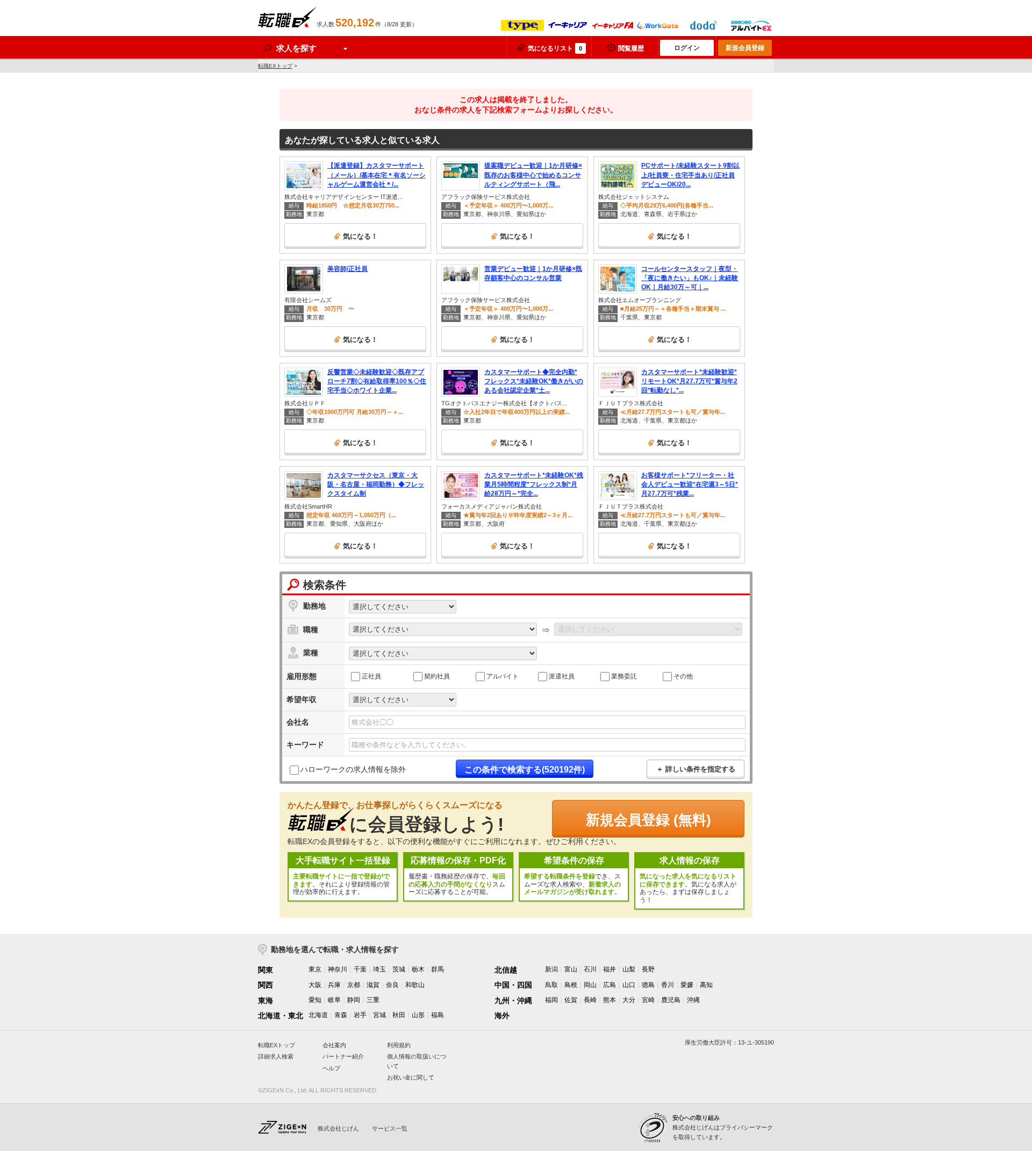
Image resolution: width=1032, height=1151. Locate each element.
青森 (340, 1015)
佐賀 (570, 1000)
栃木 (418, 969)
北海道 (318, 1015)
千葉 (360, 969)
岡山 (590, 985)
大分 (628, 1000)
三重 (373, 1000)
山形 (418, 1015)
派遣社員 (562, 676)
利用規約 (399, 1045)
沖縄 (693, 1000)
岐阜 (334, 1000)
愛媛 (686, 985)
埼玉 (379, 969)
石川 (590, 969)
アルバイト (502, 676)
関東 (265, 970)
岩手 (360, 1015)
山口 (628, 985)
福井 (609, 969)
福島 (437, 1015)
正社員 (371, 676)
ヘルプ (331, 1068)
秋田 (398, 1015)
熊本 (609, 1000)
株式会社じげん (338, 1128)
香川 (667, 985)
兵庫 (334, 985)
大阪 (315, 985)
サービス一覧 (389, 1128)
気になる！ (360, 236)
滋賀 (373, 985)
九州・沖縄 (513, 1000)
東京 (315, 969)
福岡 (551, 1000)
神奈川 (337, 969)
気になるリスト (555, 48)
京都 (353, 985)
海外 (502, 1015)
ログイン (687, 48)
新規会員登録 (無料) (648, 820)
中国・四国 (513, 985)
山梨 (628, 969)
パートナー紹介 (343, 1056)
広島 (609, 985)
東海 (265, 1000)
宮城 (379, 1015)
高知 (706, 985)
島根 (570, 985)
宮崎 (648, 1000)
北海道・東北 (280, 1015)
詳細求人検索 (275, 1056)
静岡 (353, 1000)
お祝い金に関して (410, 1077)
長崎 (590, 1000)
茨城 (398, 969)
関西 (265, 985)
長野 (648, 969)
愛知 (315, 1000)
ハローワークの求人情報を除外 (353, 769)
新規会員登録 (745, 48)
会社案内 (334, 1045)
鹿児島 (670, 1000)
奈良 (392, 985)
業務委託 (624, 676)
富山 (570, 969)
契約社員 (437, 676)
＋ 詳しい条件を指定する (695, 769)
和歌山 (415, 985)
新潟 (551, 969)
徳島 (648, 985)
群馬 (437, 969)
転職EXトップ (275, 66)
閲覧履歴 (631, 48)
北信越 (505, 970)
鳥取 (551, 985)
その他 (683, 676)
